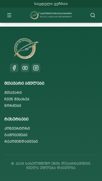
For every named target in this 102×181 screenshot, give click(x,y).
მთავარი (13, 93)
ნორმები (12, 106)
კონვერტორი (17, 128)
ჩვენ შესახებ (16, 99)
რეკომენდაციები (21, 141)
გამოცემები (15, 135)
